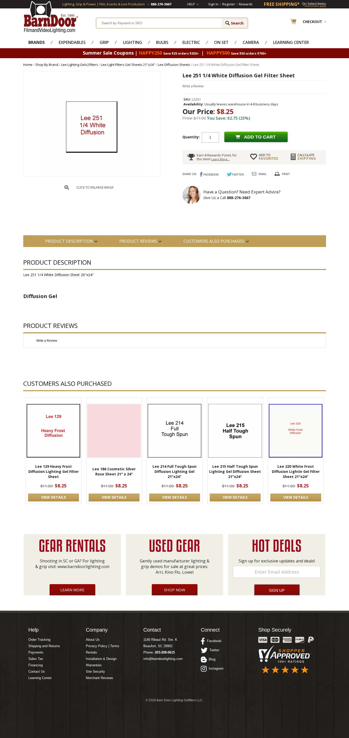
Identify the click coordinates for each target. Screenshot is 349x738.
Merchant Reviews (99, 678)
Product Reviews (138, 241)
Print (286, 174)
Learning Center (291, 42)
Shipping (306, 156)
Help (191, 4)
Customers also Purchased (214, 241)
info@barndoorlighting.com (163, 659)
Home (27, 64)
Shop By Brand (46, 64)
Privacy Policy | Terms (102, 646)
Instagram (215, 668)
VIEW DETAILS (53, 497)
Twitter (213, 650)
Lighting (132, 42)
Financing (35, 665)
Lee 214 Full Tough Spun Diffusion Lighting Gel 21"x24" (174, 471)
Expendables (72, 42)
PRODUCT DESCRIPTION (69, 241)
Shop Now (174, 589)
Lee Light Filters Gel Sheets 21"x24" (128, 64)
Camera (251, 42)
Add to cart (260, 137)
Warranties (94, 665)
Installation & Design (101, 659)
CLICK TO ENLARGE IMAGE (94, 187)
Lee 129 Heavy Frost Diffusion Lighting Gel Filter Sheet (53, 471)
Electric (191, 42)
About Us (93, 640)
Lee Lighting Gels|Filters (79, 64)
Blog (211, 659)
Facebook (213, 641)
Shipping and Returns (44, 646)
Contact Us (36, 671)
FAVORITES (268, 156)
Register (228, 4)
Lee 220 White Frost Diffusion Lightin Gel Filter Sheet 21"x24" (296, 471)
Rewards (246, 4)
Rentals (91, 652)
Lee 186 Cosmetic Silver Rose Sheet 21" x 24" (114, 471)
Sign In (213, 4)
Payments (35, 652)
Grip (104, 42)
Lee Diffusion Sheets (174, 64)
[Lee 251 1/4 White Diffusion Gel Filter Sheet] (91, 175)
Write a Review (192, 86)
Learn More (72, 589)
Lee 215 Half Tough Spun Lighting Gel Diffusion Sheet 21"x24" (235, 471)
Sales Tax (35, 659)
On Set (221, 42)
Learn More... (220, 159)
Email (263, 174)
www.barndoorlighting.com (83, 566)
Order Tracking (39, 640)
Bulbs (162, 42)
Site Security (95, 671)
